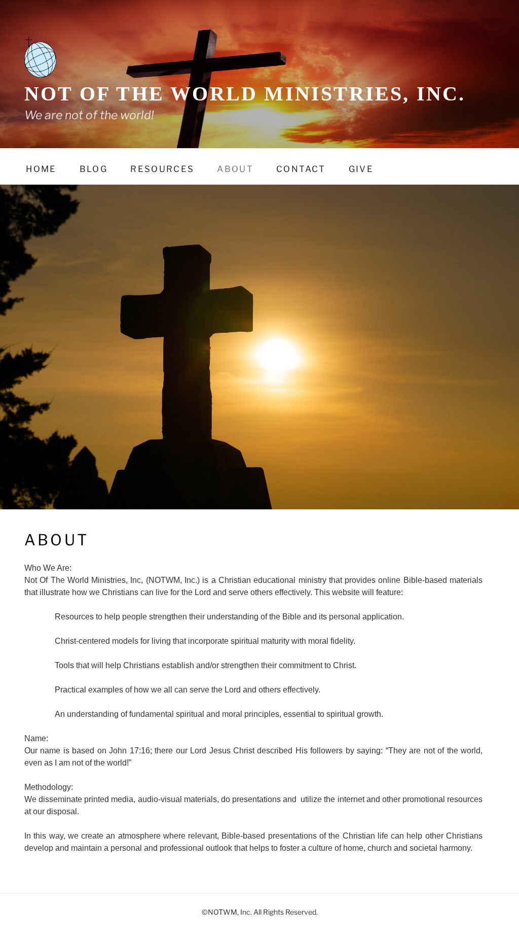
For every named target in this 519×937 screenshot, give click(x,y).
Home (41, 169)
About (235, 169)
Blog (93, 169)
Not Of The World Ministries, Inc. (245, 93)
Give (361, 169)
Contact (300, 169)
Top (495, 913)
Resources (162, 169)
